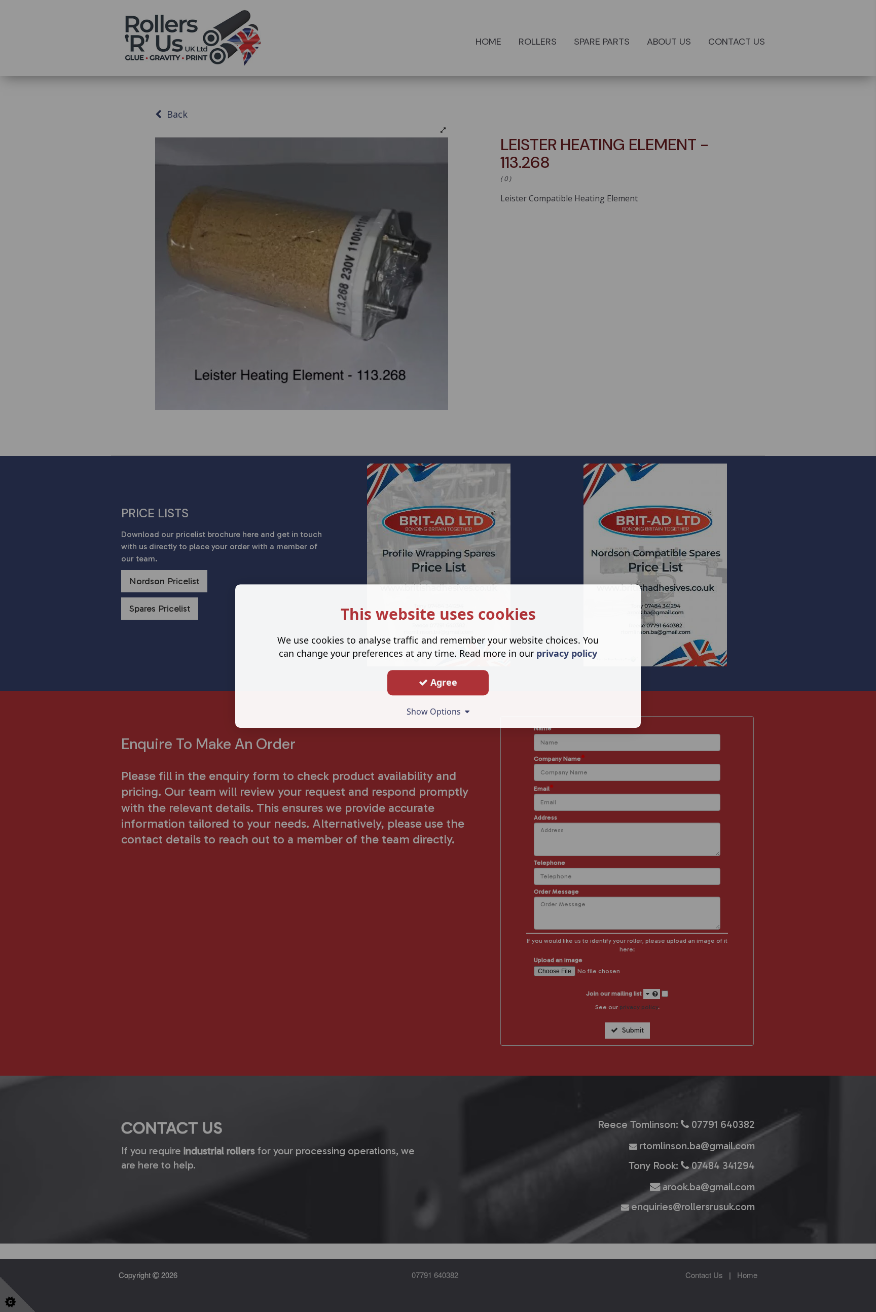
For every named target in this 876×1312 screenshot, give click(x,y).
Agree (442, 682)
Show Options (436, 711)
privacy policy (566, 653)
